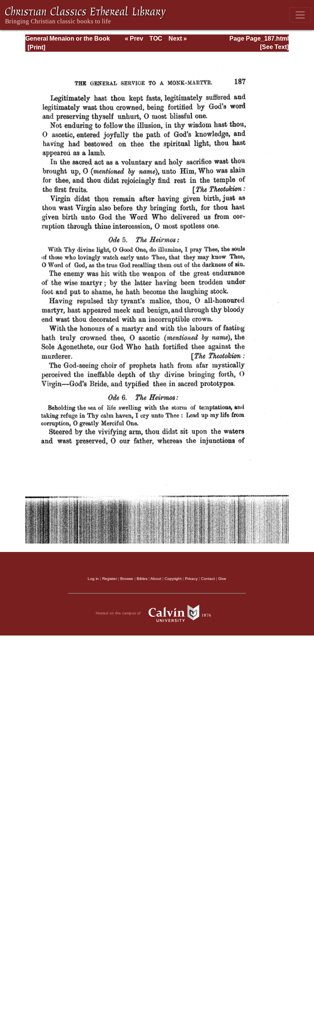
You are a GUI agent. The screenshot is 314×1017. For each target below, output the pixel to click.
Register (109, 578)
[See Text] (274, 47)
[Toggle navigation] (300, 15)
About (155, 578)
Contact (208, 578)
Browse (126, 578)
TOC (155, 38)
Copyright (173, 578)
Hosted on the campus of (119, 613)
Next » (177, 38)
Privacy (191, 578)
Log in (93, 578)
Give (222, 578)
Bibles (142, 578)
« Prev (134, 38)
